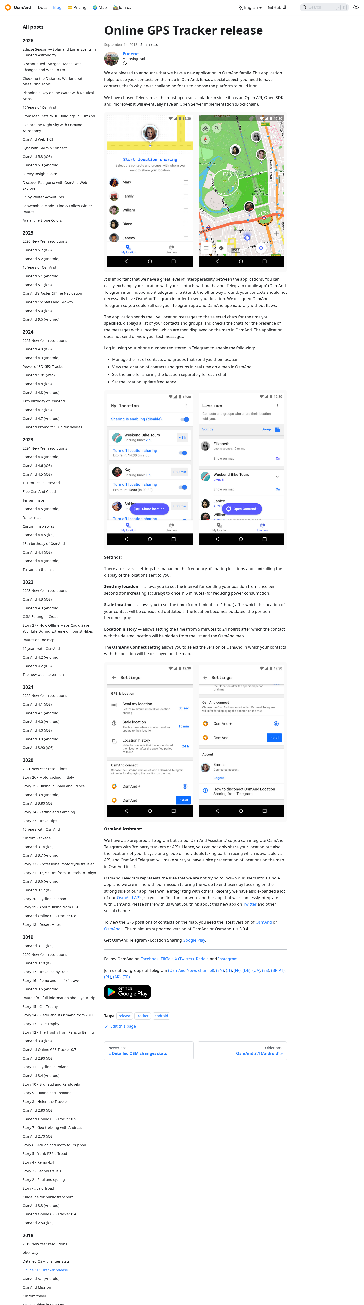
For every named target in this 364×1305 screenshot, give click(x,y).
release (125, 1015)
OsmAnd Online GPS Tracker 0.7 (49, 1049)
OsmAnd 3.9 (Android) (41, 739)
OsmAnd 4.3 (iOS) (37, 599)
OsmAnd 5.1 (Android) (41, 276)
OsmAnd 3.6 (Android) (41, 881)
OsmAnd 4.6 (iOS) (37, 465)
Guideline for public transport (48, 1197)
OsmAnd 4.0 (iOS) (37, 730)
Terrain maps (34, 500)
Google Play (194, 940)
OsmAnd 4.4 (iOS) (37, 552)
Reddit (202, 958)
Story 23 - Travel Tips (40, 820)
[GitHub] (125, 63)
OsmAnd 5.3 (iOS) (37, 156)
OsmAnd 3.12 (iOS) (38, 890)
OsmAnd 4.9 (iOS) (37, 349)
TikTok (167, 958)
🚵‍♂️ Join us (122, 7)
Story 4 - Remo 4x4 (38, 1162)
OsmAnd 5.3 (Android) (41, 165)
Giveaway (30, 1252)
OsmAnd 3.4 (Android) (41, 1075)
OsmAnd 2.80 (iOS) (38, 1110)
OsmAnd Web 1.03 (38, 139)
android (161, 1015)
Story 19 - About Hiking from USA (51, 907)
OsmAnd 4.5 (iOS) (37, 474)
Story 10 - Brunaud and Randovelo (51, 1084)
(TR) (126, 977)
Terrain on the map (39, 569)
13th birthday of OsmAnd (44, 543)
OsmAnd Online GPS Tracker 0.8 (49, 915)
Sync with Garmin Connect (45, 147)
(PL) (107, 977)
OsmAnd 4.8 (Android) (41, 392)
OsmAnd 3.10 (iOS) (38, 963)
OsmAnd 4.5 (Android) (41, 508)
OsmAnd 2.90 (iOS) (38, 1058)
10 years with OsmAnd (41, 829)
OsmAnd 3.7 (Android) (41, 855)
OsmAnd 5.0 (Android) (41, 319)
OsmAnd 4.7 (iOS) (37, 409)
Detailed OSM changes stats (46, 1261)
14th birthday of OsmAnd (44, 401)
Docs (42, 7)
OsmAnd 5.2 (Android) (41, 258)
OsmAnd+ (113, 929)
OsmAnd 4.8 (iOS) (37, 383)
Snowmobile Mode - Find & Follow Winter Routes (57, 208)
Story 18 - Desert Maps (42, 924)
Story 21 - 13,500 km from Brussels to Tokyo (59, 872)
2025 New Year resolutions (45, 340)
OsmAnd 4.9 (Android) (41, 357)
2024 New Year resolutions (45, 448)
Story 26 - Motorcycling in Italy (48, 777)
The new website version (43, 674)
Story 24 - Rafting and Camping (49, 812)
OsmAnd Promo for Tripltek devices (52, 427)
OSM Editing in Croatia (42, 616)
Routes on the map (38, 640)
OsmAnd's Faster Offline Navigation (52, 293)
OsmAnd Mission (37, 1287)
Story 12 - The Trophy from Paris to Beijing (58, 1032)
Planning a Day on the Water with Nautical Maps (58, 95)
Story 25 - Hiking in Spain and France (54, 786)
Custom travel (34, 1296)
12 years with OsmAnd (41, 648)
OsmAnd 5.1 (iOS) (37, 284)
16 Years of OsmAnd (39, 107)
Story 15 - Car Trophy (40, 1006)
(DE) (246, 970)
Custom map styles (38, 526)
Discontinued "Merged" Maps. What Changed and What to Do (53, 66)
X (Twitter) (184, 958)
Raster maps (33, 517)
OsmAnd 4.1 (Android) (41, 713)
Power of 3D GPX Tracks (43, 366)
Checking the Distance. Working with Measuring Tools (54, 81)
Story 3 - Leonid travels (42, 1171)
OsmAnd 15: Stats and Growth (48, 302)
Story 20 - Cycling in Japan (44, 898)
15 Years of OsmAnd (39, 267)
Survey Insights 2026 (40, 173)
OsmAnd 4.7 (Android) (41, 418)
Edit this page (123, 1026)
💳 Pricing (77, 7)
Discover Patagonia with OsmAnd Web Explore (55, 185)
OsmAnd (264, 922)
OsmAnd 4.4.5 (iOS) (38, 535)
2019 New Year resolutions (45, 1244)
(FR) (237, 970)
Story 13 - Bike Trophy (41, 1023)
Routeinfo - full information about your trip (59, 997)
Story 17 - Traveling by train (46, 971)
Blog (57, 7)
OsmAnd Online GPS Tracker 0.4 (49, 1214)
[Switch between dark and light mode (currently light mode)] (356, 7)
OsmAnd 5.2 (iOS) (37, 250)
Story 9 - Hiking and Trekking (47, 1093)
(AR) (117, 977)
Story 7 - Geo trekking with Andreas (52, 1127)
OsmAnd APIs (129, 897)
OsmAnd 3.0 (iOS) (37, 1041)
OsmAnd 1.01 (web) (39, 375)
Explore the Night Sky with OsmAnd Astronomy (52, 127)
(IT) (229, 970)
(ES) (265, 970)
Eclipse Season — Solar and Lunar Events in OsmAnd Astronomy (59, 52)
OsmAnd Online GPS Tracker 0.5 (49, 1119)
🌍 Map (100, 7)
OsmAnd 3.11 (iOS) (38, 945)
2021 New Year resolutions (45, 768)
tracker (143, 1015)
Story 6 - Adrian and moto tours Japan (54, 1145)
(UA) (256, 970)
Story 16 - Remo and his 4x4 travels (52, 980)
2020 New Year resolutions (45, 954)
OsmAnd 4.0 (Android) (41, 721)
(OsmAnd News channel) (191, 970)
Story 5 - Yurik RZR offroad (45, 1153)
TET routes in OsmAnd (41, 482)
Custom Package (37, 838)
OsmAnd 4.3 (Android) (41, 608)
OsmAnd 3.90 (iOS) (38, 747)
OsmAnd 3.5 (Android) (41, 989)
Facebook (150, 958)
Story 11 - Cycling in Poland (46, 1067)
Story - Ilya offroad (38, 1188)
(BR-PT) (278, 970)
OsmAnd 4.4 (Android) (41, 561)
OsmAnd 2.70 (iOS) (38, 1136)
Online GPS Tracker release (45, 1270)
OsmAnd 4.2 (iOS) (37, 665)
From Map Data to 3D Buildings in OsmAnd (59, 116)
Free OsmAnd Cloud (39, 491)
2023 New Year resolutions (45, 590)
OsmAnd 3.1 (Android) (41, 1278)
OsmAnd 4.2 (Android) (41, 657)
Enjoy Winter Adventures (43, 197)
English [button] (251, 7)
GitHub (274, 7)
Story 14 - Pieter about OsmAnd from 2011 (58, 1015)
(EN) (220, 970)
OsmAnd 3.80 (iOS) (38, 803)
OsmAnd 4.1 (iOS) (37, 704)
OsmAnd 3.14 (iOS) (38, 846)
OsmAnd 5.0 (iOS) (37, 310)
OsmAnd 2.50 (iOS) (38, 1222)
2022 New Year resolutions (45, 695)
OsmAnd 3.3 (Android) (41, 1205)
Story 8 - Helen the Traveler (45, 1101)
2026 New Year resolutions (45, 241)
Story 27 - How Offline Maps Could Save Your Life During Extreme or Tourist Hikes (58, 628)
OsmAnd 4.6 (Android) (41, 456)
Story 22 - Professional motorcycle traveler (58, 864)
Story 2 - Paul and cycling (44, 1179)
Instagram (228, 958)
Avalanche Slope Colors (42, 220)
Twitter (250, 904)
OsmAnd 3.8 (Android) (41, 794)
